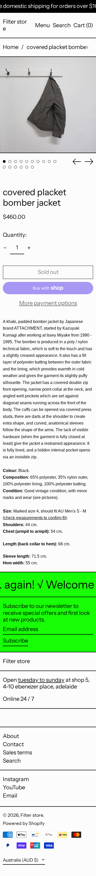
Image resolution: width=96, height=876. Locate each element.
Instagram (16, 779)
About (11, 736)
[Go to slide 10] (55, 161)
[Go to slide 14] (21, 167)
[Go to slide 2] (9, 161)
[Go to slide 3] (15, 161)
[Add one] (29, 248)
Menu (42, 25)
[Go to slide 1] (4, 161)
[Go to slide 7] (38, 161)
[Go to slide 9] (49, 161)
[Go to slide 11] (4, 167)
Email (10, 795)
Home (10, 47)
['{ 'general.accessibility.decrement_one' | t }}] (5, 248)
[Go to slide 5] (26, 161)
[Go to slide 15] (26, 167)
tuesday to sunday (41, 679)
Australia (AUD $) (21, 860)
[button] (62, 25)
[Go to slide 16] (32, 167)
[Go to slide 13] (15, 167)
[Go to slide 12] (9, 167)
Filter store (15, 25)
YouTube (14, 787)
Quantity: (15, 234)
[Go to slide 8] (43, 161)
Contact (13, 744)
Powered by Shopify (24, 823)
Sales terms (17, 752)
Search (12, 760)
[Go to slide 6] (32, 161)
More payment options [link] (48, 303)
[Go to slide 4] (21, 161)
